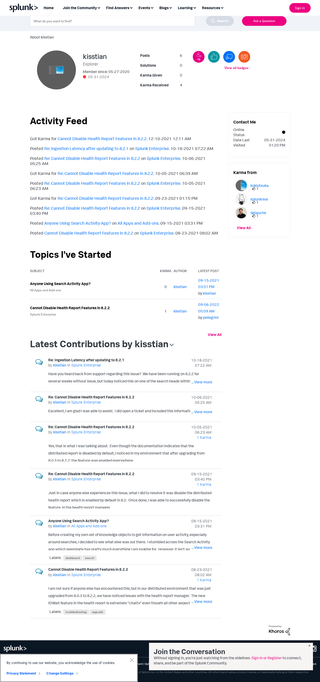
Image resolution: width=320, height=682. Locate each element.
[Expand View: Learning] (194, 7)
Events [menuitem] (144, 7)
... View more (201, 382)
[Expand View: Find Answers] (131, 7)
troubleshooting (76, 612)
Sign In (300, 8)
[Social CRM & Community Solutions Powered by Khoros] (279, 630)
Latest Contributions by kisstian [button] (99, 344)
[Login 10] (199, 57)
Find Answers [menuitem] (117, 7)
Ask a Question (264, 21)
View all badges (236, 68)
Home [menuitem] (49, 7)
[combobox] (132, 20)
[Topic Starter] (244, 57)
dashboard (73, 558)
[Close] (131, 660)
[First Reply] (229, 57)
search (89, 558)
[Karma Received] (214, 57)
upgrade (97, 612)
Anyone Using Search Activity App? (77, 223)
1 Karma (204, 437)
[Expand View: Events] (152, 7)
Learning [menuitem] (185, 7)
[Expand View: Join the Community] (99, 7)
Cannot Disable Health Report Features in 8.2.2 (102, 138)
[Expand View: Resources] (222, 7)
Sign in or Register (266, 657)
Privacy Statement (21, 673)
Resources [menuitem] (211, 7)
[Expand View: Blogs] (170, 7)
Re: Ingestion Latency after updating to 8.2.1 (86, 148)
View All (215, 334)
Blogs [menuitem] (164, 7)
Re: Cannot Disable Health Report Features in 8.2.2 (92, 158)
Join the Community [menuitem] (80, 7)
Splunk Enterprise (152, 148)
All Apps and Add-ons (138, 223)
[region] (69, 668)
